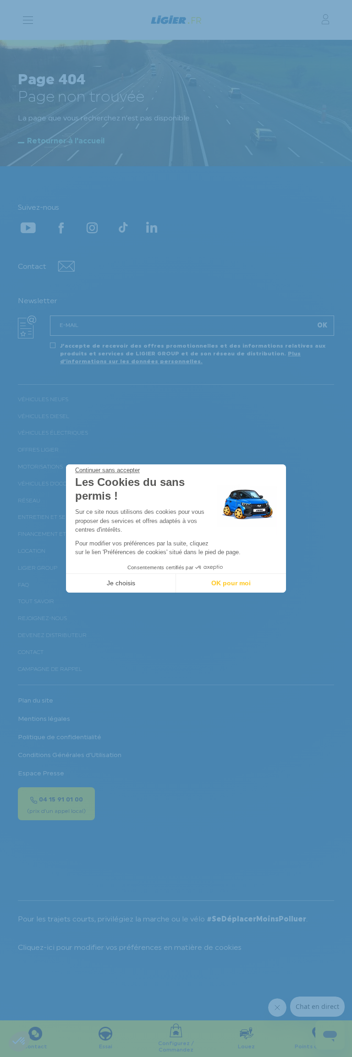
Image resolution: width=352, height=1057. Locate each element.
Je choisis (121, 583)
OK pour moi (231, 583)
